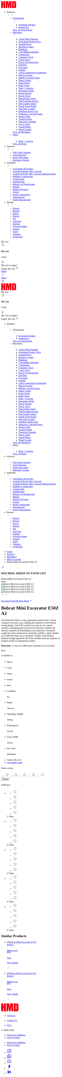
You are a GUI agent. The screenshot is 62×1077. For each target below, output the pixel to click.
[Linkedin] (9, 1073)
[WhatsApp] (9, 1057)
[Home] (8, 7)
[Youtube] (9, 1063)
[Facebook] (9, 1068)
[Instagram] (9, 1052)
